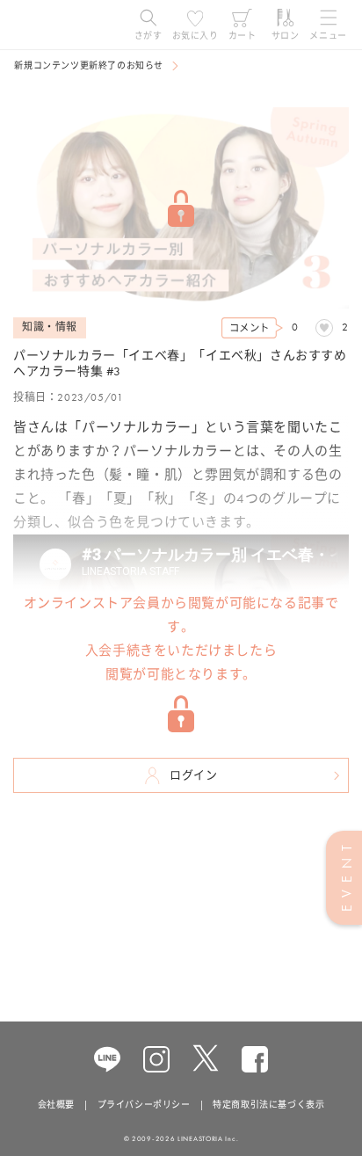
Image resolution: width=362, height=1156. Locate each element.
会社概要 (56, 1104)
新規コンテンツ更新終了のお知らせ (88, 65)
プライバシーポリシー (144, 1104)
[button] (148, 24)
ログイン (193, 774)
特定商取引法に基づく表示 (268, 1104)
